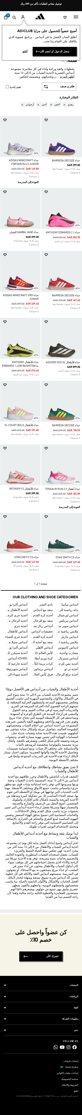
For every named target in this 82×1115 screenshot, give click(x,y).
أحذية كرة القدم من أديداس (42, 637)
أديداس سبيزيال (68, 658)
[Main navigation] (76, 16)
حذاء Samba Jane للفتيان (24, 232)
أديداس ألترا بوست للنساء (16, 647)
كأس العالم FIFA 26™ (42, 653)
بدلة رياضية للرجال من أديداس (67, 610)
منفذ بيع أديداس (43, 610)
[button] (67, 104)
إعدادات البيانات (70, 1061)
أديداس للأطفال (17, 631)
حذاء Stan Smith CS (68, 557)
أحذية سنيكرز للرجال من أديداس (16, 653)
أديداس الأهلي (44, 647)
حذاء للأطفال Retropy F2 (24, 489)
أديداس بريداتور (43, 669)
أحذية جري (20, 626)
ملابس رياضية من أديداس (67, 631)
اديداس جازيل (69, 637)
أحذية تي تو (71, 669)
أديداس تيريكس (68, 620)
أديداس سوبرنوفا (16, 669)
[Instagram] (68, 1047)
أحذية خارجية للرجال (16, 664)
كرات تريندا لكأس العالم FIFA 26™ (42, 664)
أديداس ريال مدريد (42, 626)
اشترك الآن (52, 956)
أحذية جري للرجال (16, 615)
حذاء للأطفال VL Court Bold (22, 425)
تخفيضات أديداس (42, 631)
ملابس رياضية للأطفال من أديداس (67, 642)
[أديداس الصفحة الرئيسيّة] (41, 16)
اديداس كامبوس (68, 647)
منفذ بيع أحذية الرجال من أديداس (42, 642)
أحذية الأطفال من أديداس (16, 610)
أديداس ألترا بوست (16, 604)
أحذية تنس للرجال (67, 664)
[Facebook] (74, 1047)
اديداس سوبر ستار (67, 626)
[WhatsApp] (56, 1047)
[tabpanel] (41, 345)
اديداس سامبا (69, 604)
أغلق (24, 51)
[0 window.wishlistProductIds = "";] (65, 17)
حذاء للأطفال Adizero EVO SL (63, 362)
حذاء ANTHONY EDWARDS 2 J (63, 232)
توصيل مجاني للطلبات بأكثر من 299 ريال (41, 4)
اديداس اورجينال (68, 615)
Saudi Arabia (71, 1067)
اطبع (76, 1091)
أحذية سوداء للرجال (16, 674)
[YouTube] (62, 1047)
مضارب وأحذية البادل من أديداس (67, 653)
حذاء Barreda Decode (66, 160)
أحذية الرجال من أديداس (16, 620)
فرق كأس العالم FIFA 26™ (42, 674)
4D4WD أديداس (17, 658)
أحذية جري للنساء (16, 637)
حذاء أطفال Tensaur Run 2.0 (62, 489)
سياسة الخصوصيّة (69, 1079)
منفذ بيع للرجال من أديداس (42, 620)
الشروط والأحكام (70, 1085)
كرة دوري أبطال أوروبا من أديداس (42, 658)
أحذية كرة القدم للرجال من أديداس (42, 615)
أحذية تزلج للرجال (67, 674)
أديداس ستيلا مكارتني (16, 642)
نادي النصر (46, 604)
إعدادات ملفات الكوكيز (67, 1073)
